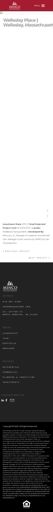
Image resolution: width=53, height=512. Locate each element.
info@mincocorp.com (16, 307)
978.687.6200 (12, 302)
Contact (8, 295)
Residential (11, 367)
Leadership (10, 333)
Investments (11, 382)
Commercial (10, 372)
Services (8, 361)
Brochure (9, 348)
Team (6, 338)
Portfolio (10, 343)
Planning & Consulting (19, 377)
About (7, 327)
